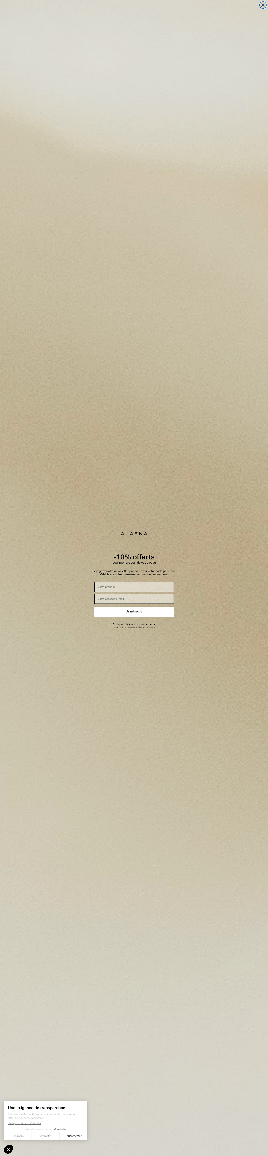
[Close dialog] (262, 5)
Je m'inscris (134, 611)
